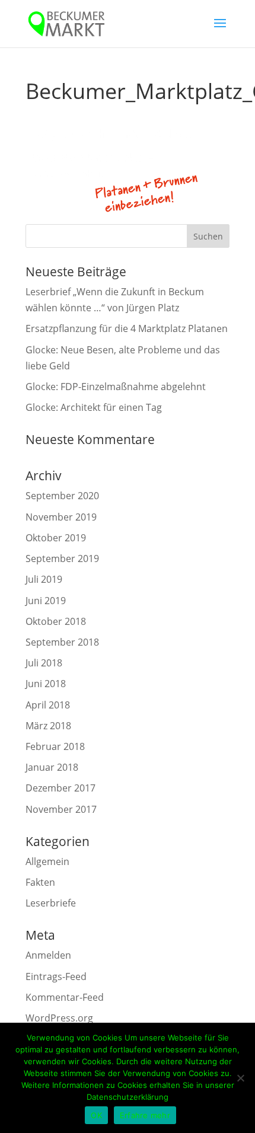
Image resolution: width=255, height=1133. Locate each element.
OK (96, 1115)
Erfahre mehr (145, 1115)
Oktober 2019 (56, 537)
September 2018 (62, 642)
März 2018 (48, 725)
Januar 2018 (52, 767)
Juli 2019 (44, 579)
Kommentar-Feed (65, 997)
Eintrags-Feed (56, 976)
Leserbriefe (51, 902)
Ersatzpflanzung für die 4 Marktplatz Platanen (127, 328)
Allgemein (47, 861)
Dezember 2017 (60, 787)
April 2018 (48, 704)
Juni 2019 (46, 600)
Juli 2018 (44, 662)
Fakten (40, 882)
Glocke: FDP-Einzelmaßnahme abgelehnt (116, 386)
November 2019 (61, 517)
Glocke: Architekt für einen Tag (94, 407)
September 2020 (62, 495)
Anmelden (48, 955)
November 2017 (61, 809)
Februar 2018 (55, 746)
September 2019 (62, 558)
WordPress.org (59, 1018)
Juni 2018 (46, 683)
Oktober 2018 (56, 621)
